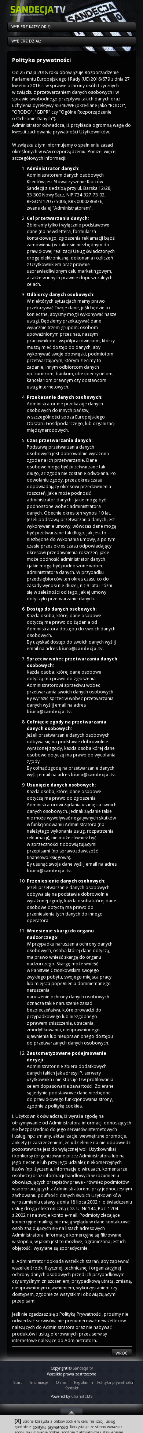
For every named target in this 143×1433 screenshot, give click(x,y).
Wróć (121, 1353)
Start (17, 1382)
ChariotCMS (81, 1396)
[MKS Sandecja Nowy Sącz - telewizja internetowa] (39, 10)
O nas (61, 1382)
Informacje (39, 1382)
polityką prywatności (50, 1426)
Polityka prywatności (115, 1382)
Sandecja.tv (83, 1368)
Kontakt (71, 1387)
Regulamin (83, 1382)
